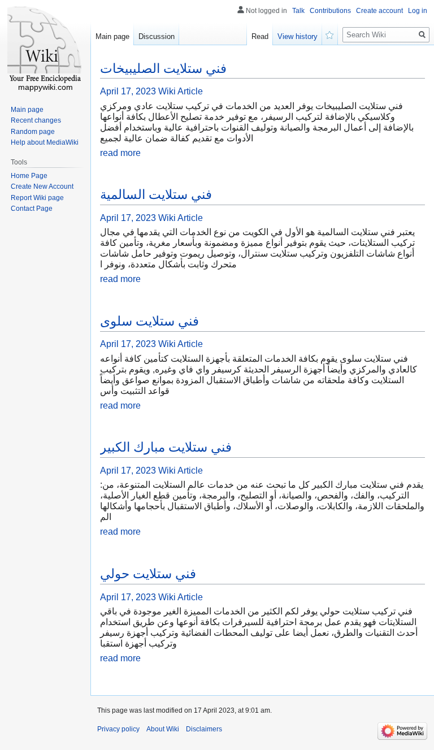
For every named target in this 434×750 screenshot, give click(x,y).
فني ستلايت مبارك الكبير (166, 447)
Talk (298, 11)
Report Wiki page (37, 198)
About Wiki (162, 729)
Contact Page (32, 209)
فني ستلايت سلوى (149, 321)
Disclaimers (204, 729)
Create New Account (42, 186)
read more (120, 153)
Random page (33, 132)
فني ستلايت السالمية (156, 194)
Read (259, 36)
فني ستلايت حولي (148, 573)
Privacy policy (118, 729)
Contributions (330, 11)
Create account (379, 11)
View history (297, 36)
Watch (330, 34)
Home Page (29, 176)
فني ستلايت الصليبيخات (163, 68)
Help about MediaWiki (45, 142)
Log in (417, 11)
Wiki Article (180, 91)
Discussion (156, 36)
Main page (112, 36)
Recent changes (36, 120)
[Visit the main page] (45, 45)
